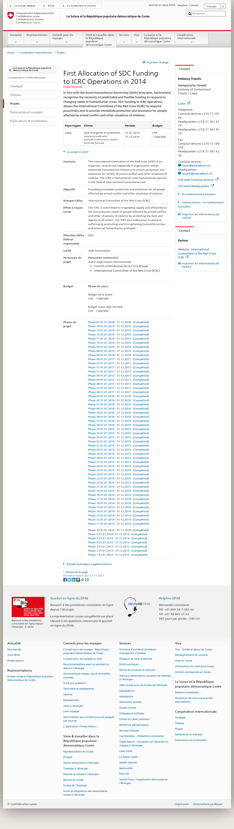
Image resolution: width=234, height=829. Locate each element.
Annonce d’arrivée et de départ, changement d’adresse (138, 651)
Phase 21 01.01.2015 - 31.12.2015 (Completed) (118, 486)
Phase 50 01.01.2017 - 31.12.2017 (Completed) (118, 375)
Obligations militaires (131, 713)
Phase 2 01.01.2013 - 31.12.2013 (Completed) (117, 550)
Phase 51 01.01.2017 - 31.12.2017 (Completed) (118, 371)
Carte (182, 103)
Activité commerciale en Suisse (192, 672)
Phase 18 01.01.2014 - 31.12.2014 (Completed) (118, 494)
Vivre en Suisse (183, 660)
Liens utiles (125, 751)
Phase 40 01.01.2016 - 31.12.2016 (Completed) (118, 408)
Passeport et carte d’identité (135, 658)
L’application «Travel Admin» (80, 726)
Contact (182, 69)
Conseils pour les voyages (62, 36)
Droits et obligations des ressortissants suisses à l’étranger (85, 793)
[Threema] (78, 579)
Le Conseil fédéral (24, 5)
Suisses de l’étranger (75, 785)
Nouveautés (14, 649)
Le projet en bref (77, 152)
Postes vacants (15, 660)
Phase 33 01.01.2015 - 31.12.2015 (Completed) (118, 437)
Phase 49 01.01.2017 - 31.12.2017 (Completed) (118, 379)
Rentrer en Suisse (73, 780)
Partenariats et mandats (188, 734)
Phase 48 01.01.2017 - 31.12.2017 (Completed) (118, 383)
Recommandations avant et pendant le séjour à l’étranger (86, 666)
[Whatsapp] (83, 579)
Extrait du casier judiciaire (134, 719)
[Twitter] (70, 579)
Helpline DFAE (169, 598)
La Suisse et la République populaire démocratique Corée (157, 38)
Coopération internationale (186, 36)
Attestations (126, 696)
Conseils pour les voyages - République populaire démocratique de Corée (86, 651)
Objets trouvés (127, 708)
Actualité (16, 35)
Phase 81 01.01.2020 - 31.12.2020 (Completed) (118, 322)
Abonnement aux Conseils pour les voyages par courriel (88, 719)
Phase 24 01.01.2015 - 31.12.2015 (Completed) (118, 474)
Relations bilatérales (186, 692)
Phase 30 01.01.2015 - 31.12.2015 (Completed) (118, 449)
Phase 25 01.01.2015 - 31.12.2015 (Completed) (118, 470)
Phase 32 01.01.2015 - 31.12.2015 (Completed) (118, 441)
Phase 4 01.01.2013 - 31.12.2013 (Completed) (117, 542)
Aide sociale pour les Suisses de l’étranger (143, 685)
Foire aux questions (74, 683)
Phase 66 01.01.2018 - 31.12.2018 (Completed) (118, 354)
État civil (124, 774)
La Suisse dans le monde (81, 5)
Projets (179, 729)
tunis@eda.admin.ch (196, 165)
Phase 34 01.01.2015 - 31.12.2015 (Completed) (118, 433)
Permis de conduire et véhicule (137, 670)
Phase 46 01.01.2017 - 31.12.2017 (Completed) (118, 392)
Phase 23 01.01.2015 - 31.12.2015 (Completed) (118, 478)
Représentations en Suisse (78, 751)
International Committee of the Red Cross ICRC (197, 253)
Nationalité (125, 768)
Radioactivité (70, 700)
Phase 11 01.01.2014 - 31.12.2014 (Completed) (118, 523)
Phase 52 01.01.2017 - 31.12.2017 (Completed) (118, 367)
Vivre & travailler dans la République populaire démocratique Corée (100, 39)
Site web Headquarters (194, 186)
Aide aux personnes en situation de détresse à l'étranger (145, 677)
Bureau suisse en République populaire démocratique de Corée (30, 678)
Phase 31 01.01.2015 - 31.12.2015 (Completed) (118, 445)
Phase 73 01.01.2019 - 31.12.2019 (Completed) (118, 330)
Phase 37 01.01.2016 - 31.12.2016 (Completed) (118, 420)
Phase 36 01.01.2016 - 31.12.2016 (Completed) (118, 424)
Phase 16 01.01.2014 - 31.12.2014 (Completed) (118, 503)
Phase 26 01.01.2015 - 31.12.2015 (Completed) (118, 466)
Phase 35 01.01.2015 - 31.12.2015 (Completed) (118, 429)
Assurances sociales (130, 702)
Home (10, 52)
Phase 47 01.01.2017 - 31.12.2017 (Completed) (118, 387)
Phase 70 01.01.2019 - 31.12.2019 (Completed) (118, 342)
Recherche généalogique (134, 724)
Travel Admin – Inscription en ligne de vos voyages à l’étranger (143, 744)
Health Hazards (128, 762)
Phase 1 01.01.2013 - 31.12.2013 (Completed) (117, 554)
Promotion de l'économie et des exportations (194, 700)
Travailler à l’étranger (75, 768)
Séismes (67, 694)
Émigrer (67, 757)
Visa (136, 35)
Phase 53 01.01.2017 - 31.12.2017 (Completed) (118, 363)
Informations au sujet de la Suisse (194, 666)
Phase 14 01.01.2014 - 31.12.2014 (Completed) (118, 511)
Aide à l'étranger (73, 705)
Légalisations (126, 690)
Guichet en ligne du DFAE (69, 598)
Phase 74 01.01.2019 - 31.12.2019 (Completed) (118, 326)
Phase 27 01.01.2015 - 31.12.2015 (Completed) (118, 461)
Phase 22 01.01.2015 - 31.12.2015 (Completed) (118, 482)
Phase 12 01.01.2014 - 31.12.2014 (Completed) (118, 519)
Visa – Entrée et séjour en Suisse (193, 649)
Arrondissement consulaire (198, 194)
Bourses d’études (129, 730)
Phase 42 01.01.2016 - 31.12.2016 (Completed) (118, 400)
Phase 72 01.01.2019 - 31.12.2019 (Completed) (118, 334)
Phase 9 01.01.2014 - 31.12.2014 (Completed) (117, 534)
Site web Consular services (196, 179)
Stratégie (180, 717)
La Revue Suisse (128, 756)
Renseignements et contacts (191, 655)
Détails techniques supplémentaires (89, 564)
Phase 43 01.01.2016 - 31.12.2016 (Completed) (118, 396)
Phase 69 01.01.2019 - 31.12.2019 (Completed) (118, 346)
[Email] (87, 579)
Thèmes (179, 723)
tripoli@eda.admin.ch (197, 173)
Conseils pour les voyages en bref (82, 658)
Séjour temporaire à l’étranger (81, 763)
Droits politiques (128, 664)
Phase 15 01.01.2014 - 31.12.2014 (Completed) (118, 507)
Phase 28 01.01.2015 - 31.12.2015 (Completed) (118, 457)
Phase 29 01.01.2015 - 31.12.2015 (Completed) (118, 453)
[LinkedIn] (74, 579)
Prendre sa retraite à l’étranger (81, 774)
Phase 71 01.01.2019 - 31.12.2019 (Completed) (118, 338)
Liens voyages (71, 711)
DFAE (51, 5)
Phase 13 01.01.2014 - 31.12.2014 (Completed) (118, 515)
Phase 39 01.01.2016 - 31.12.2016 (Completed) (118, 412)
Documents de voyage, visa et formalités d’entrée (86, 675)
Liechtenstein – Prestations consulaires (141, 736)
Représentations (37, 35)
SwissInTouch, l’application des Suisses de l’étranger (143, 781)
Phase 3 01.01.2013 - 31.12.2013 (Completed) (117, 546)
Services (124, 35)
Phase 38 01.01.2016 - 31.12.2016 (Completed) (118, 416)
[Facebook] (65, 579)
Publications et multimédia (190, 740)
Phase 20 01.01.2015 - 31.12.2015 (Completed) (118, 490)
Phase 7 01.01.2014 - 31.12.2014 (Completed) (117, 538)
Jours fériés (13, 655)
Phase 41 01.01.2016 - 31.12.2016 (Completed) (118, 404)
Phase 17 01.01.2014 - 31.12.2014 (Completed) (118, 498)
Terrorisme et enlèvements (78, 689)
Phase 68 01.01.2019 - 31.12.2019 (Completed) (118, 350)
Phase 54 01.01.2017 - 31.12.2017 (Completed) (118, 359)
